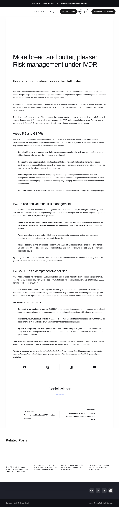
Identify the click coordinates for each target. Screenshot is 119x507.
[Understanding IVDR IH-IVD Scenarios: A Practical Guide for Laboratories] (46, 454)
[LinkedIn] (71, 367)
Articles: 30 (59, 395)
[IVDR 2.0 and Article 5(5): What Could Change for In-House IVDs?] (73, 454)
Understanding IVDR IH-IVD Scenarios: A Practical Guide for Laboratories (45, 467)
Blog (52, 12)
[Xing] (104, 490)
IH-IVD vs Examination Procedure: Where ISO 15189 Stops (99, 467)
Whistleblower (108, 503)
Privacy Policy (98, 503)
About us (79, 12)
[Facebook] (24, 367)
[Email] (94, 367)
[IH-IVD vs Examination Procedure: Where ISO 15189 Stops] (101, 454)
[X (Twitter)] (48, 367)
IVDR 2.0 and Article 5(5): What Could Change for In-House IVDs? (72, 467)
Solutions (38, 12)
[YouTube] (91, 490)
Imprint (91, 503)
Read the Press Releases (76, 3)
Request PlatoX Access (103, 12)
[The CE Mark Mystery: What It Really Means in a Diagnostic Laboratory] (18, 455)
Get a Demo (70, 12)
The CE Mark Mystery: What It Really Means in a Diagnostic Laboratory (17, 469)
